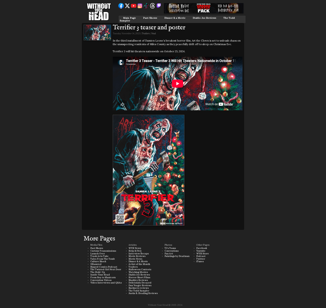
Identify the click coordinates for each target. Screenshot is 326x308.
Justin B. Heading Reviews (143, 293)
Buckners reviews (139, 288)
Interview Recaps (139, 253)
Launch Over (97, 253)
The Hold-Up (97, 272)
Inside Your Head (100, 274)
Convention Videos (101, 280)
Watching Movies (138, 272)
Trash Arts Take (99, 256)
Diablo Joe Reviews (204, 17)
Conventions (172, 250)
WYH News (135, 248)
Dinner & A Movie (138, 261)
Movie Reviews (137, 256)
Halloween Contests (140, 269)
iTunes (200, 261)
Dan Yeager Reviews (140, 285)
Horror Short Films (139, 277)
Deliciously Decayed (140, 282)
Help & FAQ (135, 250)
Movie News (135, 258)
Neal (153, 33)
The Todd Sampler (139, 290)
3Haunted (96, 264)
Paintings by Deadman (177, 256)
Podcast (200, 256)
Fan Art (169, 253)
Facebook (201, 248)
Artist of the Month (139, 264)
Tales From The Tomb (102, 258)
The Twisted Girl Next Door (105, 269)
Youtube (200, 250)
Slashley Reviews (138, 280)
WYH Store (202, 253)
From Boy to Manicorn (103, 277)
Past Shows (150, 17)
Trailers (146, 33)
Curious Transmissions (103, 250)
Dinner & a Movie (174, 17)
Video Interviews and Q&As (106, 282)
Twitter (200, 258)
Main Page (129, 17)
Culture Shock (98, 261)
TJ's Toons (170, 248)
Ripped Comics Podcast (103, 266)
